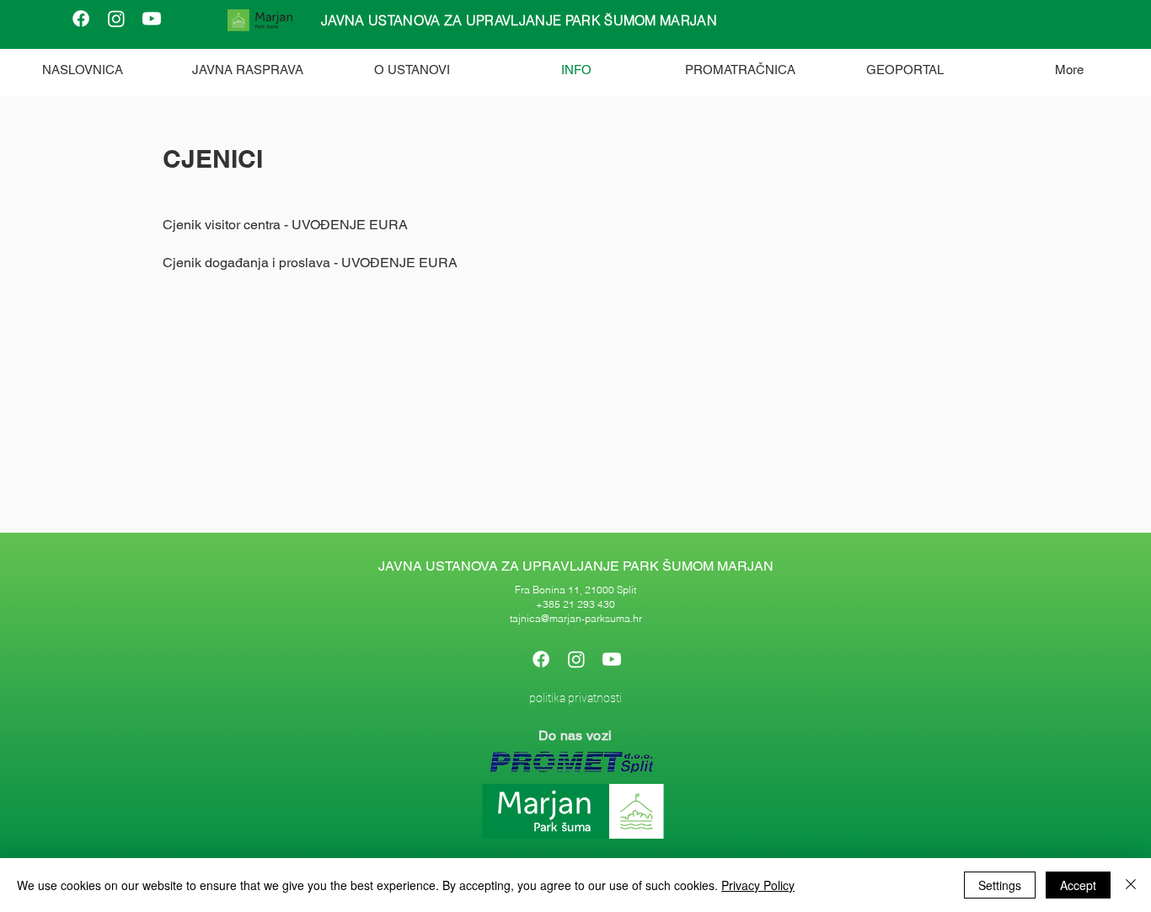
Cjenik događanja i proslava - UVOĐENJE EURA (310, 263)
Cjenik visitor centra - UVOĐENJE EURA (285, 225)
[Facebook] (81, 19)
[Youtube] (152, 19)
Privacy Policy (758, 885)
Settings (999, 885)
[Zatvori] (1131, 885)
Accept (1078, 885)
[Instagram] (116, 19)
